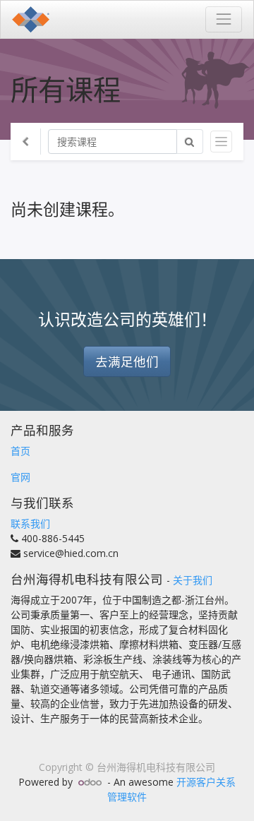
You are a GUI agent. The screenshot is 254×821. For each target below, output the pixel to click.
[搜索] (189, 141)
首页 (20, 450)
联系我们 (30, 523)
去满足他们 (127, 361)
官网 (20, 477)
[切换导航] (221, 141)
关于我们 (192, 580)
